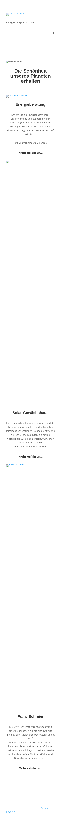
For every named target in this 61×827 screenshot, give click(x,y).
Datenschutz (38, 799)
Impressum (22, 799)
